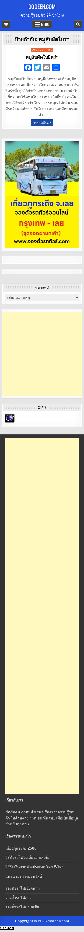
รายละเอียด (41, 122)
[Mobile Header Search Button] (78, 24)
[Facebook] (28, 68)
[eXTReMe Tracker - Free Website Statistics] (9, 421)
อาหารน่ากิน (44, 50)
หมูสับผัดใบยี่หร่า (42, 57)
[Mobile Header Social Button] (6, 24)
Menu (45, 24)
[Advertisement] (42, 354)
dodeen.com (42, 6)
